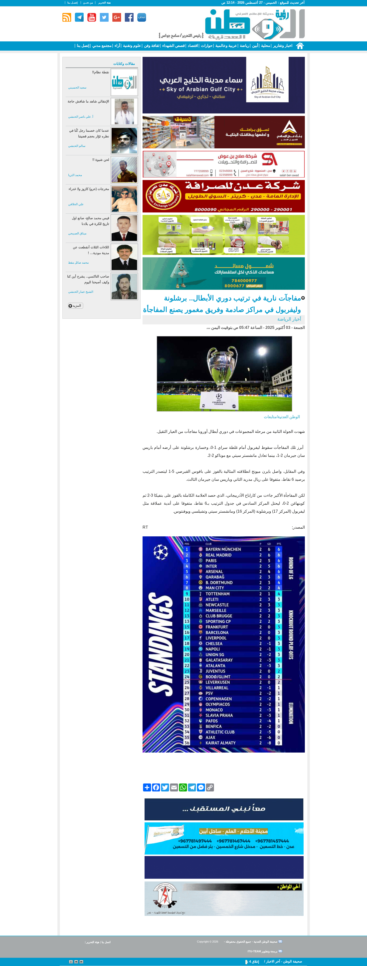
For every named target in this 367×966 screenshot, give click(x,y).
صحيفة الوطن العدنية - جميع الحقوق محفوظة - (250, 941)
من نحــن (88, 2)
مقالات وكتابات (124, 64)
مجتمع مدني (101, 45)
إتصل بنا (82, 45)
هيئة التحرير (104, 2)
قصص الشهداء (173, 45)
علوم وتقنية (131, 45)
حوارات (206, 45)
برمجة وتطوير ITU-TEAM (262, 951)
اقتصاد (192, 45)
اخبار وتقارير (282, 45)
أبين (254, 45)
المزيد (77, 305)
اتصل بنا (106, 942)
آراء (117, 45)
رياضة (244, 45)
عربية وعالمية (225, 45)
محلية (265, 45)
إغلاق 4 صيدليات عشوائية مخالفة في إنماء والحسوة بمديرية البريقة (213, 962)
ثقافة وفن (151, 45)
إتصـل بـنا (72, 2)
